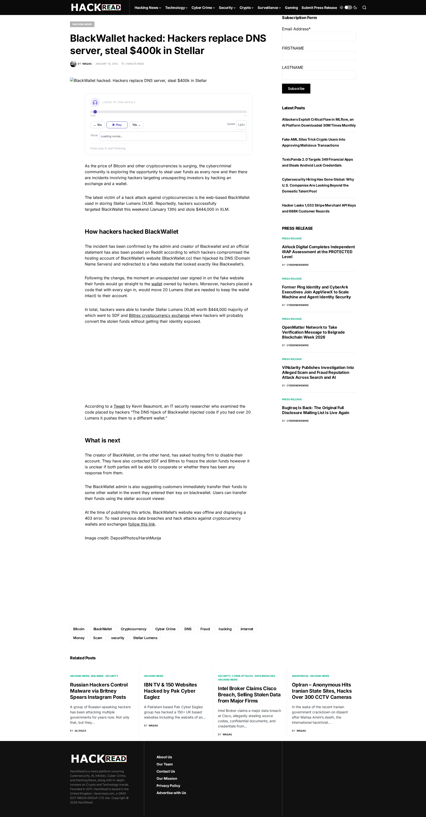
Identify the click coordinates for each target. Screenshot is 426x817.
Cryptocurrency (133, 629)
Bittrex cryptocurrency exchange (159, 315)
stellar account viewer (144, 498)
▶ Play (117, 125)
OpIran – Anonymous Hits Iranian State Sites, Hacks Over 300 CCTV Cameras (322, 691)
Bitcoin (79, 629)
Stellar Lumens (145, 638)
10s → (136, 125)
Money (78, 638)
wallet (156, 283)
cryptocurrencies (178, 197)
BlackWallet (102, 629)
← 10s (97, 125)
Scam (97, 638)
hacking (225, 629)
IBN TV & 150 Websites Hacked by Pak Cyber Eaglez (170, 691)
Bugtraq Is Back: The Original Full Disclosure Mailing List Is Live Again (315, 410)
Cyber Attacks (242, 675)
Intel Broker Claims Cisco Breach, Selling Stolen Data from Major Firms (249, 694)
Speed (231, 124)
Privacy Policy (168, 785)
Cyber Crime (165, 629)
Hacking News (82, 24)
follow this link (141, 524)
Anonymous (300, 675)
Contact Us (166, 771)
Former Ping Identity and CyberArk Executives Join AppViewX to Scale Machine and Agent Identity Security (316, 292)
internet (247, 629)
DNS (188, 629)
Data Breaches (265, 675)
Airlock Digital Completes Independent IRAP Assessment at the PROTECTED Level (318, 251)
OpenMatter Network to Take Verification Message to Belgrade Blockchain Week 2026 (313, 332)
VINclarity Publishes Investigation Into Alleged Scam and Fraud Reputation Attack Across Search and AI (318, 372)
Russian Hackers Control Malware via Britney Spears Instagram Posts (98, 691)
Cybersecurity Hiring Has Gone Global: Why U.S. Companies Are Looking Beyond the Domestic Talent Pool (318, 185)
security (117, 638)
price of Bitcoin (112, 165)
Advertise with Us (171, 793)
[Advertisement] (169, 363)
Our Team (165, 764)
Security (111, 675)
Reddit (157, 252)
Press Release (292, 238)
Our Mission (167, 778)
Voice (94, 135)
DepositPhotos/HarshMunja (135, 537)
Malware (97, 675)
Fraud (205, 629)
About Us (164, 757)
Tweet (119, 406)
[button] (348, 7)
